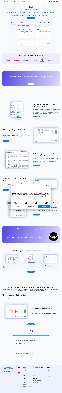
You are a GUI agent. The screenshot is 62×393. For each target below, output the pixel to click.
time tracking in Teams (36, 370)
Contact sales (45, 1)
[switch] (26, 203)
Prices (18, 1)
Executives (24, 375)
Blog (28, 1)
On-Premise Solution (23, 1)
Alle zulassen (44, 206)
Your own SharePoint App (37, 380)
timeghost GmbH (25, 384)
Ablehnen (17, 206)
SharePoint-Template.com (27, 386)
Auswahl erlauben (31, 206)
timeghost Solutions (26, 382)
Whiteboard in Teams (36, 373)
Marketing (24, 370)
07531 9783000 (49, 378)
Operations (24, 371)
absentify (34, 375)
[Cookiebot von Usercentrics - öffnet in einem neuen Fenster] (46, 186)
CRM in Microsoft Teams (37, 371)
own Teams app (35, 382)
